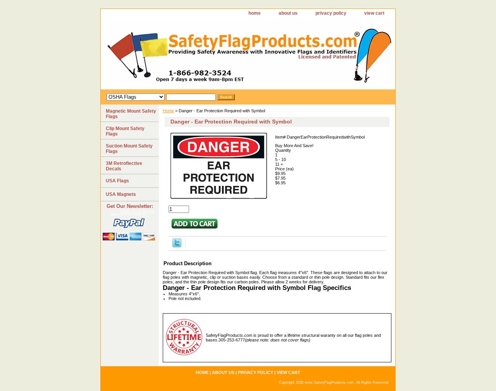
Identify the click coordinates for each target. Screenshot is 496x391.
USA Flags (117, 180)
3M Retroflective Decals (124, 166)
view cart (374, 13)
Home (168, 110)
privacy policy (330, 13)
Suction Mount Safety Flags (129, 148)
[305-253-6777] (197, 54)
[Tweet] (176, 246)
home (254, 13)
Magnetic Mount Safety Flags (131, 113)
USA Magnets (121, 194)
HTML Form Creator (137, 211)
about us (288, 13)
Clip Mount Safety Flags (125, 131)
